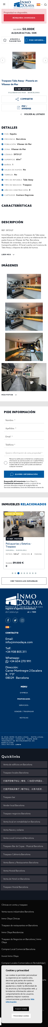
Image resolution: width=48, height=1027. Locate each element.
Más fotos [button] (8, 395)
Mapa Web (32, 739)
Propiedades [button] (23, 699)
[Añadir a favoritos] (42, 514)
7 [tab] (30, 573)
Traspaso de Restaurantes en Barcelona (18, 742)
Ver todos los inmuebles (24, 581)
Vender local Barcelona (13, 805)
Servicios (23, 705)
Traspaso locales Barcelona (15, 772)
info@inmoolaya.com (19, 642)
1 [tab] (12, 573)
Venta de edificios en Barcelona (17, 764)
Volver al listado (34, 114)
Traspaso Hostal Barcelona (15, 887)
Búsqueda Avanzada (24, 18)
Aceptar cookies (21, 1009)
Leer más (6, 254)
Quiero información (26, 474)
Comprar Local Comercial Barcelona (18, 949)
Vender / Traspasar (24, 711)
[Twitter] (15, 620)
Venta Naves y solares (13, 830)
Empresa (24, 693)
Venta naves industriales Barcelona (18, 911)
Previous (2, 60)
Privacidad (8, 739)
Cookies (20, 739)
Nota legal (37, 737)
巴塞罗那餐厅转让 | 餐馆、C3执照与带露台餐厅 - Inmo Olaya (25, 781)
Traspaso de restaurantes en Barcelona (20, 925)
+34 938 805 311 (16, 652)
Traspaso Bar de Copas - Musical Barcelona (23, 846)
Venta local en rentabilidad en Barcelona (21, 821)
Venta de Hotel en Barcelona (16, 879)
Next (45, 60)
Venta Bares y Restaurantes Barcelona (20, 862)
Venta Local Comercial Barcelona (18, 838)
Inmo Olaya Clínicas (11, 918)
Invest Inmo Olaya (10, 956)
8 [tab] (33, 573)
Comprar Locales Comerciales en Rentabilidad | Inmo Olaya (24, 964)
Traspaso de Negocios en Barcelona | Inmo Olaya (21, 941)
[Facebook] (8, 620)
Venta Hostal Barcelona (14, 870)
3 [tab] (18, 573)
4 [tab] (21, 573)
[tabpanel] (24, 540)
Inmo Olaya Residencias (13, 932)
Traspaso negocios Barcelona (16, 813)
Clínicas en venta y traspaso (15, 904)
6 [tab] (27, 573)
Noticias (24, 718)
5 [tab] (24, 573)
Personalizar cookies (21, 1016)
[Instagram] (22, 620)
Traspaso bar (9, 797)
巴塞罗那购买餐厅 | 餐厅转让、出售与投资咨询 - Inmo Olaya (25, 789)
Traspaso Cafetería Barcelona (16, 854)
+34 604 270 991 (20, 661)
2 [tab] (15, 573)
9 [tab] (35, 573)
